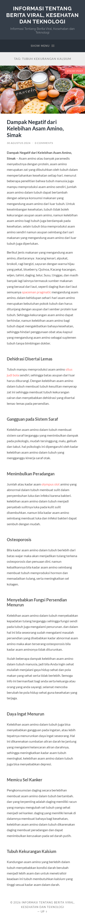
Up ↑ (44, 911)
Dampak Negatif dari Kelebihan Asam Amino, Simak (35, 128)
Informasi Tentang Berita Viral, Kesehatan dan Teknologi (42, 15)
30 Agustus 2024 (19, 143)
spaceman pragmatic (36, 292)
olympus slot (50, 484)
